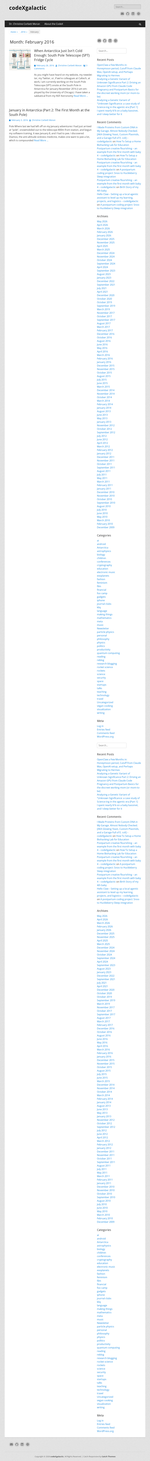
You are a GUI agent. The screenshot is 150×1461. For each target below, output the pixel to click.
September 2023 (106, 270)
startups (101, 684)
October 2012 (104, 428)
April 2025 (102, 246)
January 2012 (104, 453)
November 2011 (106, 460)
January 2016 (104, 362)
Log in (100, 726)
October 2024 (104, 260)
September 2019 (106, 305)
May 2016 (102, 348)
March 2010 (103, 520)
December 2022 (105, 281)
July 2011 (102, 474)
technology (103, 695)
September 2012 (106, 432)
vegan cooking (105, 705)
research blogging (107, 663)
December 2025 (105, 239)
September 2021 (106, 284)
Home (14, 31)
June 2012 (102, 439)
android (101, 544)
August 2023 (104, 274)
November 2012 (106, 425)
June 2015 (102, 383)
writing (101, 712)
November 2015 (106, 369)
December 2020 (105, 295)
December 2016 (105, 334)
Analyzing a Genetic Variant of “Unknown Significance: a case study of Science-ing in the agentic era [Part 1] (118, 103)
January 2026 (104, 235)
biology (101, 554)
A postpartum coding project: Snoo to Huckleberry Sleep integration (117, 173)
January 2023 (104, 277)
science (101, 674)
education (102, 568)
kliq (99, 607)
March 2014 (103, 400)
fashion (101, 579)
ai (98, 540)
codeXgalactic (27, 8)
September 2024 (106, 263)
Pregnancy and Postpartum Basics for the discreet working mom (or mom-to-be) (118, 93)
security (101, 677)
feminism (102, 582)
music (100, 625)
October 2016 (104, 337)
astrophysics (104, 551)
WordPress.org (105, 736)
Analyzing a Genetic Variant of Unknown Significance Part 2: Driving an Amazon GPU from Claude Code (119, 82)
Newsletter (103, 628)
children (101, 558)
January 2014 (104, 407)
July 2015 (102, 379)
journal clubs (104, 603)
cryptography (104, 565)
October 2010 (104, 499)
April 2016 (102, 351)
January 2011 (104, 488)
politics (101, 646)
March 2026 (103, 228)
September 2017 (106, 319)
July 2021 (102, 288)
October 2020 (104, 298)
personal (102, 635)
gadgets (101, 596)
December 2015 (105, 365)
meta (100, 621)
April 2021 (102, 291)
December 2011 (105, 457)
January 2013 (104, 421)
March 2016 (103, 355)
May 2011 (102, 478)
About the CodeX (53, 23)
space (100, 681)
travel (100, 698)
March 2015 (103, 386)
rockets (101, 670)
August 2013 (104, 411)
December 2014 (105, 390)
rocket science (105, 667)
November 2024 (106, 256)
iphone (101, 600)
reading (101, 656)
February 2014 (105, 404)
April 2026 (102, 225)
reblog (100, 660)
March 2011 (103, 481)
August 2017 (104, 323)
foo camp (102, 593)
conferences (104, 561)
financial (101, 589)
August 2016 (104, 341)
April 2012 (102, 443)
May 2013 (102, 418)
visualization (104, 709)
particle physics (105, 632)
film (99, 586)
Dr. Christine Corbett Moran (24, 23)
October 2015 (104, 372)
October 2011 (104, 464)
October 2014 (104, 397)
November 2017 (106, 312)
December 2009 (105, 527)
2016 (24, 31)
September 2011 (106, 467)
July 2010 (102, 509)
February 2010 (105, 523)
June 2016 (102, 344)
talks (99, 688)
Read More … (81, 95)
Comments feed (106, 733)
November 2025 (106, 242)
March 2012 (103, 446)
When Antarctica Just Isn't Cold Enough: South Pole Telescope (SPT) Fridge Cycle (62, 55)
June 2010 (102, 513)
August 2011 (104, 471)
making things (104, 614)
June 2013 (102, 414)
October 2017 (104, 316)
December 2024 (105, 253)
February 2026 (105, 232)
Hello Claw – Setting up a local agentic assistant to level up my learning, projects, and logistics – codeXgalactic (117, 198)
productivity (103, 649)
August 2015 (104, 376)
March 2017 (103, 327)
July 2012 (102, 436)
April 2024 (102, 267)
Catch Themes (108, 1456)
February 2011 (105, 485)
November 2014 (106, 393)
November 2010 (106, 495)
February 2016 (105, 358)
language (102, 610)
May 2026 (102, 221)
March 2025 (103, 249)
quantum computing (108, 653)
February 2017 (105, 330)
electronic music (106, 572)
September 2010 (106, 502)
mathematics (104, 618)
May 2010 (102, 516)
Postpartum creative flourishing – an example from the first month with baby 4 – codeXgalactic (119, 152)
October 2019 (104, 302)
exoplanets (103, 575)
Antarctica (102, 547)
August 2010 (104, 506)
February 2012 (105, 450)
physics (101, 642)
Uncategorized (105, 702)
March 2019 (103, 309)
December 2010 (105, 492)
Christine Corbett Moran (70, 65)
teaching (101, 691)
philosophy (103, 639)
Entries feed (103, 729)
